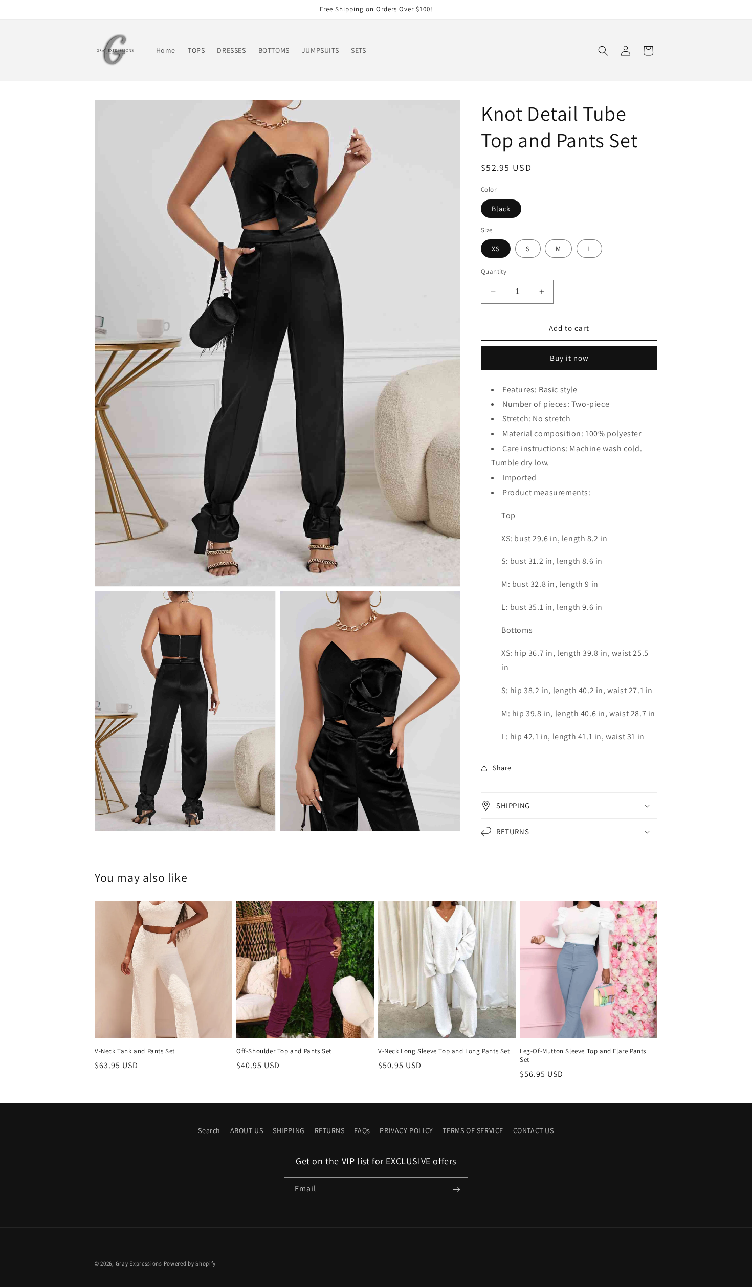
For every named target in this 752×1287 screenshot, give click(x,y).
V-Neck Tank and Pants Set (135, 1051)
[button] (603, 50)
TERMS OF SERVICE (473, 1130)
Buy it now (569, 358)
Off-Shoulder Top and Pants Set (283, 1051)
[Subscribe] (456, 1190)
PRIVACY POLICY (406, 1130)
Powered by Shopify (190, 1263)
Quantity (493, 271)
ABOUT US (246, 1130)
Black (501, 208)
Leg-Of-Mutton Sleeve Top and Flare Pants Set (583, 1055)
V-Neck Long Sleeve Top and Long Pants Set (444, 1051)
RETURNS (330, 1130)
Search (209, 1130)
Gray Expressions (139, 1263)
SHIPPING (289, 1130)
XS (496, 248)
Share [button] (502, 767)
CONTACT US (533, 1130)
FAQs (362, 1130)
